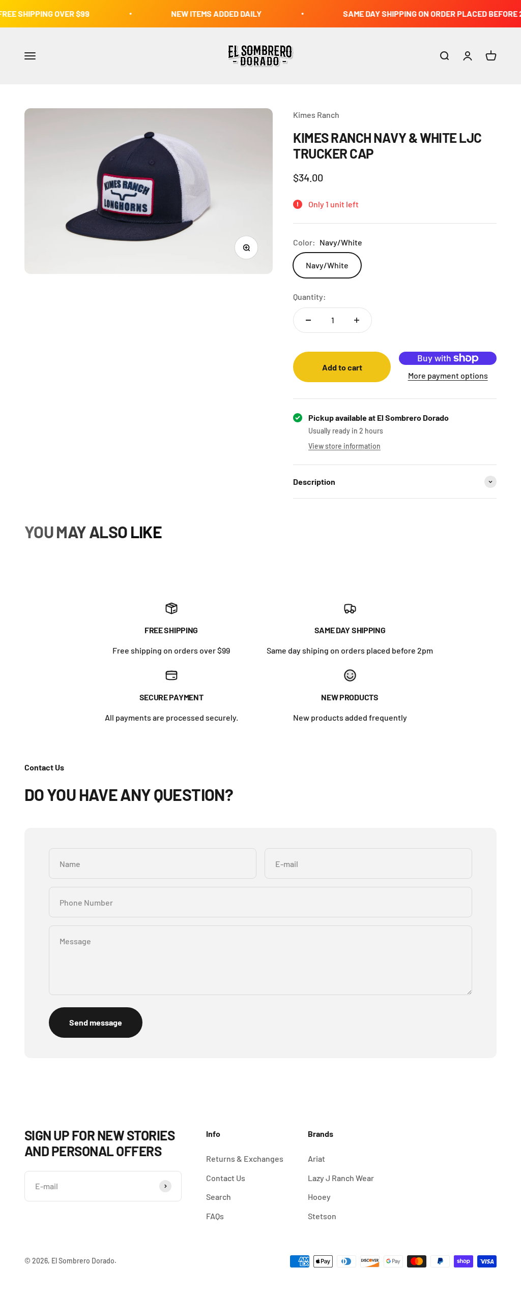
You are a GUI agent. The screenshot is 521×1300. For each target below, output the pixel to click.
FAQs (215, 1216)
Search (218, 1196)
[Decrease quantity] (308, 320)
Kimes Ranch (316, 114)
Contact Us (225, 1178)
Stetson (322, 1216)
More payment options (448, 375)
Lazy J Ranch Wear (341, 1178)
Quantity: (309, 296)
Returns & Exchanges (244, 1158)
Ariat (316, 1158)
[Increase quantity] (356, 320)
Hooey (319, 1196)
